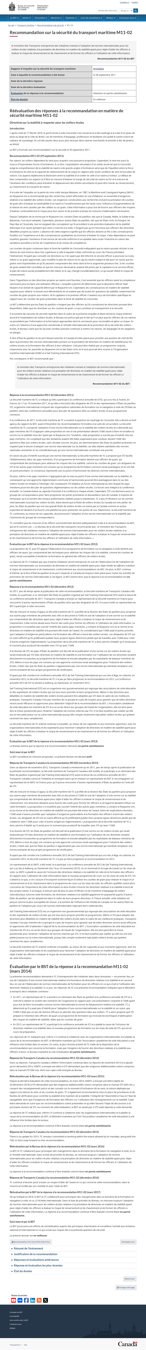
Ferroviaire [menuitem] (40, 17)
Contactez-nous (16, 1324)
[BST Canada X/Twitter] (45, 1301)
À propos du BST (16, 1312)
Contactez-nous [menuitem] (126, 17)
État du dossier (19, 99)
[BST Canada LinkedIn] (32, 1301)
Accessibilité (14, 1316)
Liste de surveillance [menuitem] (90, 17)
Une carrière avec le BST (19, 1320)
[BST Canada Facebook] (26, 1301)
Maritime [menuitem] (55, 17)
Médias (12, 1328)
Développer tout (128, 1242)
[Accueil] (28, 6)
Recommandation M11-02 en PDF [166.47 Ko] (31, 1242)
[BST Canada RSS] (39, 1301)
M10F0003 (98, 68)
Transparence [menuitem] (15, 1345)
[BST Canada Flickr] (20, 1301)
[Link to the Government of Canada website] (127, 1344)
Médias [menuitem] (109, 17)
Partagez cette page (127, 1287)
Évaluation (17, 93)
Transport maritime (25, 25)
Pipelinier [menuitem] (70, 17)
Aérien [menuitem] (25, 17)
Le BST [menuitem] (13, 17)
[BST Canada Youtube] (13, 1301)
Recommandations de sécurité (50, 25)
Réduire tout (130, 1279)
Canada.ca (124, 2)
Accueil (11, 25)
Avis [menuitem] (25, 1345)
